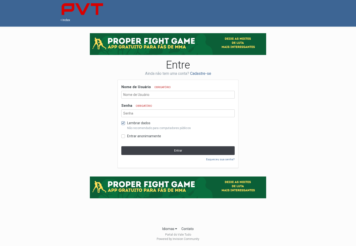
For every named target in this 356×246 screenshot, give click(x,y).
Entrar (178, 150)
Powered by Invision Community (178, 239)
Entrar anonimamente (144, 136)
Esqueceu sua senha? (220, 159)
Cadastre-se (200, 73)
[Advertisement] (178, 211)
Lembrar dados (138, 123)
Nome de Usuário (146, 87)
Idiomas (168, 229)
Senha (136, 105)
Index (66, 20)
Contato (187, 229)
